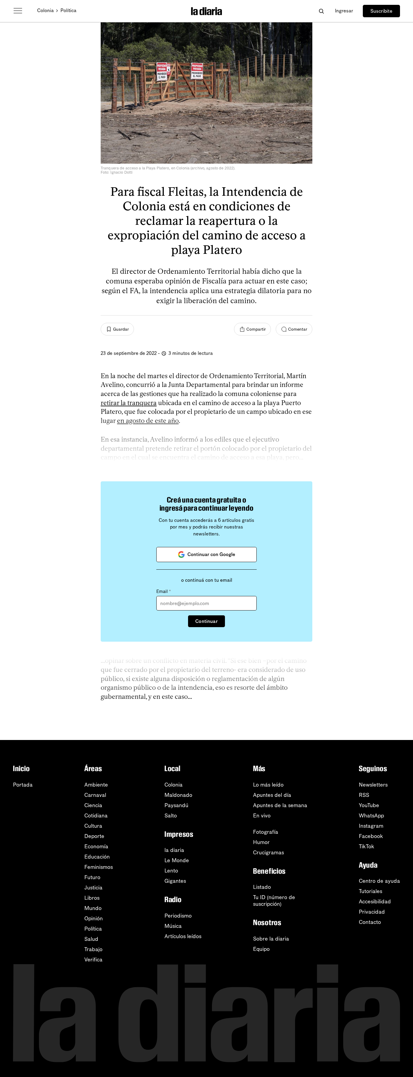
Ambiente (96, 784)
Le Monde (176, 860)
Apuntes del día (272, 795)
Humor (261, 842)
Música (173, 926)
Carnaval (95, 795)
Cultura (93, 826)
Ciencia (93, 805)
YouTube (369, 805)
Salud (91, 939)
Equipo (261, 949)
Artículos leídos (182, 936)
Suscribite (381, 11)
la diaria (174, 850)
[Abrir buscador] (321, 11)
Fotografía (265, 832)
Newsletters (373, 784)
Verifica (93, 959)
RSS (364, 795)
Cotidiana (96, 815)
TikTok (366, 846)
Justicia (93, 887)
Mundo (93, 908)
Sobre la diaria (271, 938)
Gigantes (175, 881)
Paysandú (176, 805)
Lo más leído (268, 784)
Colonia (45, 10)
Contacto (370, 922)
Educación (97, 856)
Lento (171, 870)
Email (163, 591)
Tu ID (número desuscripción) (274, 900)
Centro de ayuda (379, 881)
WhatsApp (371, 815)
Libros (91, 898)
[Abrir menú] (18, 11)
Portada (23, 784)
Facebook (371, 836)
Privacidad (372, 911)
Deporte (94, 836)
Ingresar (344, 11)
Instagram (371, 826)
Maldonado (178, 795)
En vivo (262, 815)
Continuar (206, 621)
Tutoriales (370, 891)
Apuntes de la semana (280, 805)
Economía (96, 846)
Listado (262, 887)
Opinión (93, 918)
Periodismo (178, 915)
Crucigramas (268, 852)
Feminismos (98, 867)
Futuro (92, 877)
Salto (170, 815)
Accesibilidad (375, 901)
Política (68, 10)
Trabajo (93, 949)
